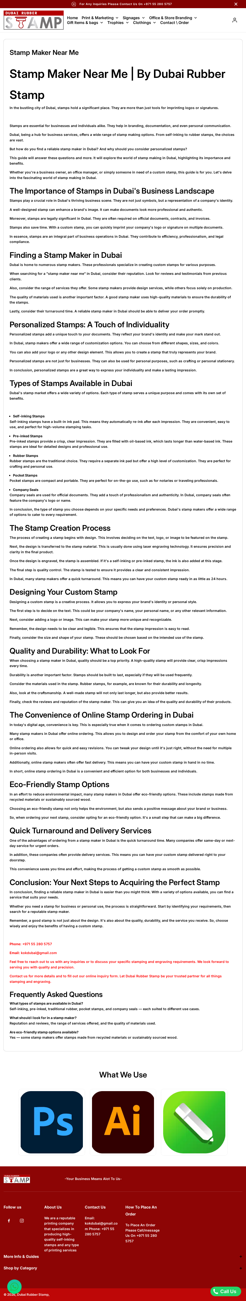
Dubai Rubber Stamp (33, 1294)
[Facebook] (9, 1220)
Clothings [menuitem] (142, 22)
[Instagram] (22, 1220)
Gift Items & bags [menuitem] (82, 22)
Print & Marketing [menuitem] (98, 17)
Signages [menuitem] (131, 17)
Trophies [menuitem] (115, 22)
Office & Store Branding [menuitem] (170, 17)
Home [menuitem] (72, 17)
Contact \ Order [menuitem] (174, 22)
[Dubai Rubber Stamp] (34, 20)
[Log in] (234, 20)
